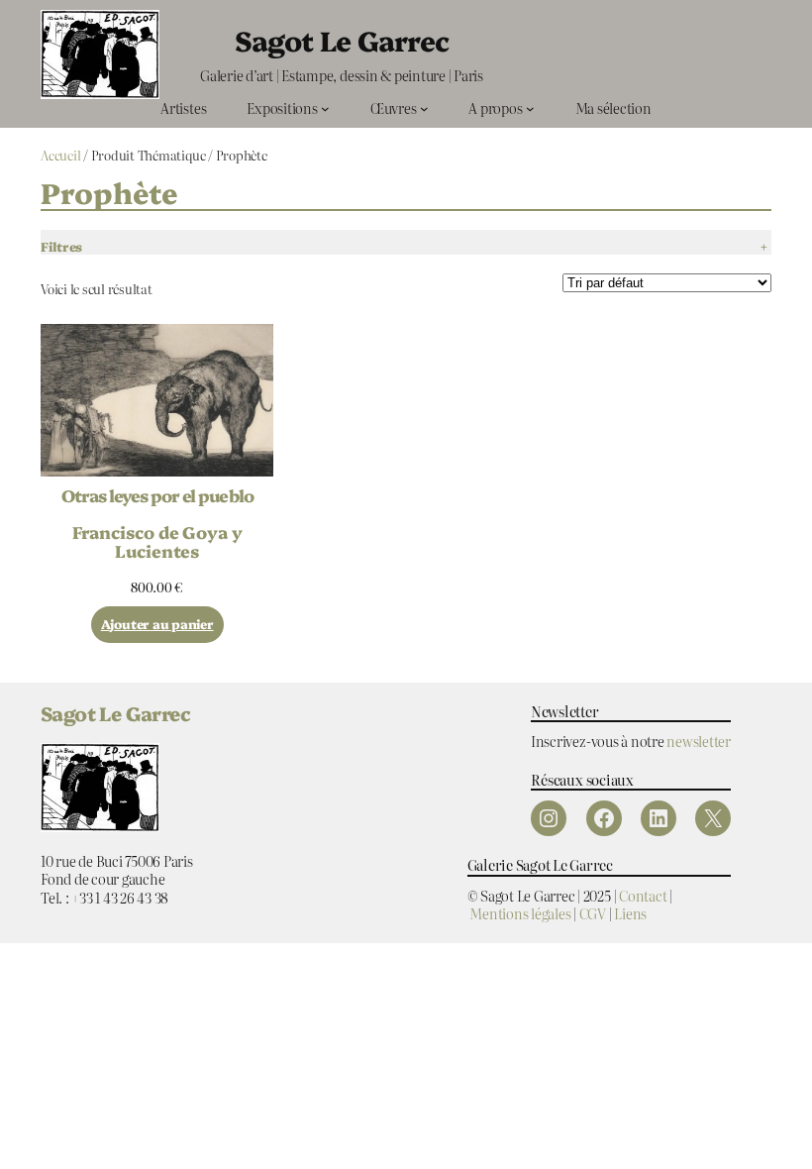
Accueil (60, 155)
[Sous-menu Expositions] (325, 108)
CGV (592, 913)
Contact (642, 895)
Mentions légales (519, 913)
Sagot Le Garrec (342, 39)
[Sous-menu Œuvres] (424, 108)
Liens (630, 913)
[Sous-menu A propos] (530, 108)
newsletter (698, 740)
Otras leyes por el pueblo (157, 494)
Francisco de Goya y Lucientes (157, 541)
